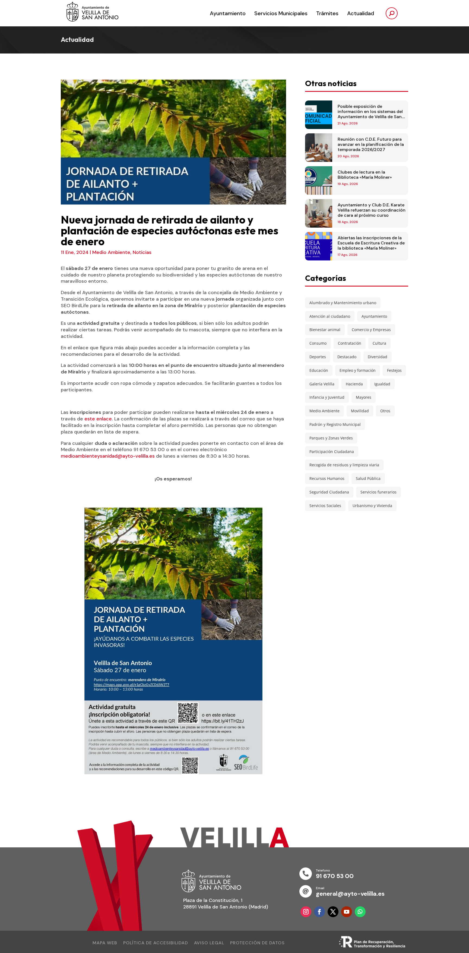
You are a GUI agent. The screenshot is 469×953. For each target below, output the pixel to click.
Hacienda (354, 383)
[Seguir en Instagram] (305, 911)
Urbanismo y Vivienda (372, 505)
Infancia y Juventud (326, 397)
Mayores (363, 397)
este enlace (98, 419)
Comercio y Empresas (371, 329)
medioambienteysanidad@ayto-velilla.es (108, 456)
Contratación (349, 343)
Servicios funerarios (378, 492)
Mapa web (105, 943)
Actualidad (360, 13)
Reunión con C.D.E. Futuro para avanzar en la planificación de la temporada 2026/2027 (371, 144)
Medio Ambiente (111, 252)
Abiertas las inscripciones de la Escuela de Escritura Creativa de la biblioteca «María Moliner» (371, 243)
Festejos (394, 370)
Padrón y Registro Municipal (335, 424)
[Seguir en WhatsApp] (360, 911)
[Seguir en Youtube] (346, 911)
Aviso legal (209, 943)
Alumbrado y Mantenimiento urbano (342, 302)
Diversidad (377, 356)
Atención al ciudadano (329, 316)
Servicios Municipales (281, 13)
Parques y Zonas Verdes (331, 438)
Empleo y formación (358, 370)
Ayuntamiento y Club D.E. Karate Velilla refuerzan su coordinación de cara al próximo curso (371, 210)
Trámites (327, 13)
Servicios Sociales (325, 505)
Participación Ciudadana (331, 451)
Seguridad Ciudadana (329, 492)
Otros (385, 410)
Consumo (318, 343)
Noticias (142, 252)
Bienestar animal (324, 329)
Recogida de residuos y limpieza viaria (344, 464)
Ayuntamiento (228, 13)
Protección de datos (257, 943)
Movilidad (360, 410)
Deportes (317, 356)
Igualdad (382, 383)
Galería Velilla (321, 383)
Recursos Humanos (326, 478)
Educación (318, 370)
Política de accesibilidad (155, 943)
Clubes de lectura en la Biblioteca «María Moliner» (365, 174)
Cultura (379, 343)
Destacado (346, 356)
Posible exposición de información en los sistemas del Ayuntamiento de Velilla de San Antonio (370, 114)
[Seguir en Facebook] (319, 911)
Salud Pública (368, 478)
